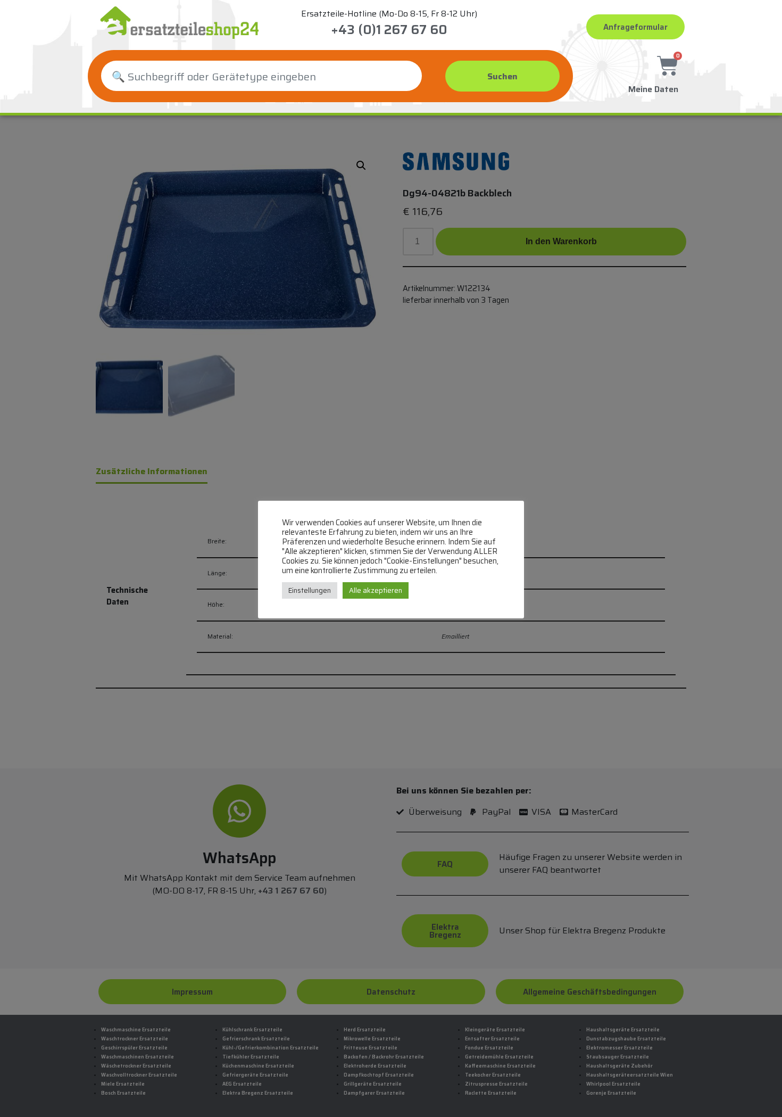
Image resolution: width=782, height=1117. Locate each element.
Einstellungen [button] (309, 590)
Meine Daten (653, 89)
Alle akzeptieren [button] (375, 590)
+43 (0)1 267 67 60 (389, 30)
